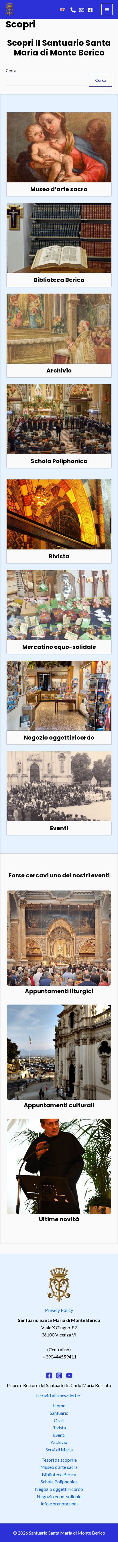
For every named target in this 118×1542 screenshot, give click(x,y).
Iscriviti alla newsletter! (59, 1395)
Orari (59, 1420)
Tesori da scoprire (59, 1460)
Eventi (59, 1435)
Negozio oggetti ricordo (59, 1489)
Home (59, 1405)
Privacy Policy (59, 1310)
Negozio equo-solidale (59, 1496)
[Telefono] (73, 10)
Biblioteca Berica (59, 1474)
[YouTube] (69, 1375)
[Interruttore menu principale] (107, 9)
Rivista (59, 1427)
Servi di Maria (59, 1449)
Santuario (59, 1413)
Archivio (59, 1442)
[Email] (81, 10)
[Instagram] (59, 1375)
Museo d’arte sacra (59, 1467)
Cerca (11, 70)
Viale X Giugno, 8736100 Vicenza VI (59, 1327)
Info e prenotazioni (59, 1503)
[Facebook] (90, 10)
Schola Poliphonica (59, 1481)
